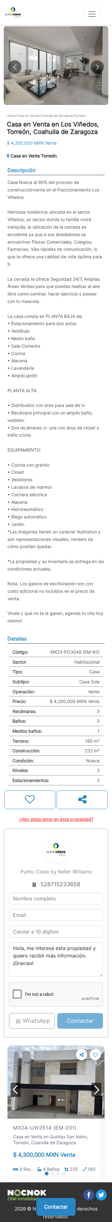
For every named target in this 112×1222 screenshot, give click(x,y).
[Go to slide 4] (63, 1173)
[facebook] (88, 1195)
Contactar (56, 1207)
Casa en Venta (28, 115)
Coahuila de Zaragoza (56, 115)
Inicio (11, 115)
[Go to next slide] (97, 67)
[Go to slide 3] (58, 1173)
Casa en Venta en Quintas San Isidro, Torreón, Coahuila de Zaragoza (50, 1139)
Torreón (80, 115)
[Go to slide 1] (47, 1173)
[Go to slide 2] (52, 1173)
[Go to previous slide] (14, 67)
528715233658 (60, 884)
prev (16, 1090)
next (96, 1090)
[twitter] (101, 1195)
